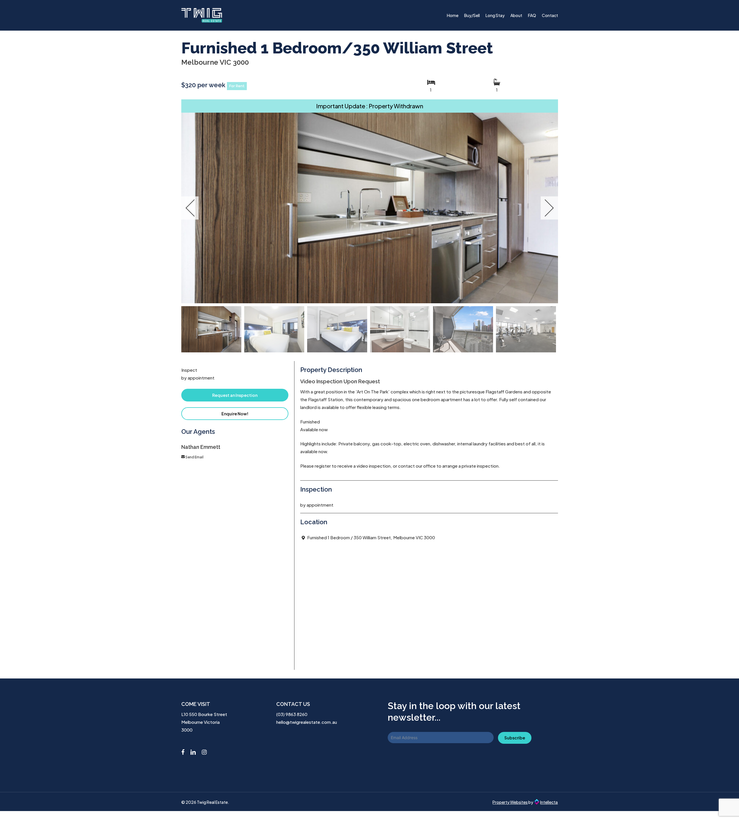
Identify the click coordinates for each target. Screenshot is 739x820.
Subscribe (514, 737)
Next (549, 208)
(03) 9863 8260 (291, 714)
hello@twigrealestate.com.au (306, 722)
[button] (235, 395)
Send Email (194, 457)
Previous (190, 208)
